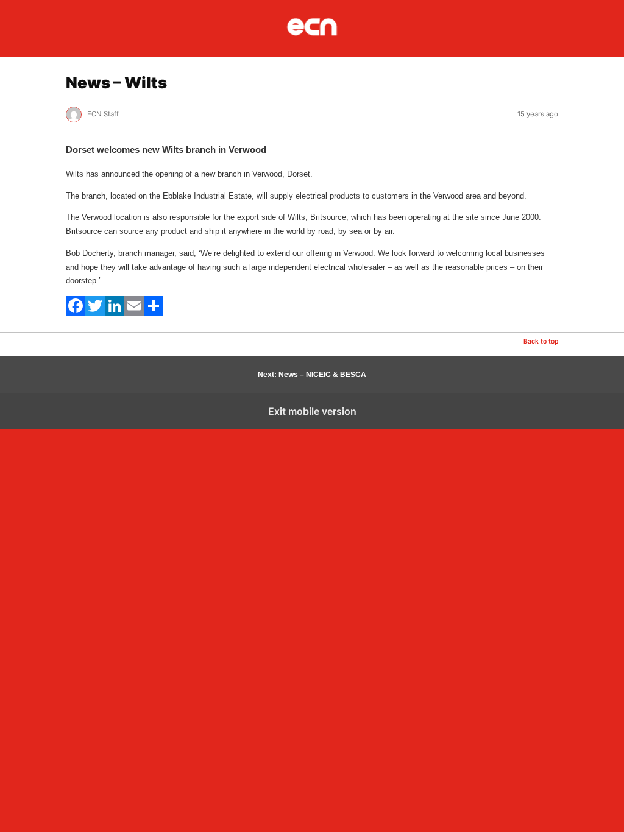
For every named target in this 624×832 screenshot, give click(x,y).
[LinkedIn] (114, 312)
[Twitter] (95, 312)
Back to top (540, 341)
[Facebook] (75, 312)
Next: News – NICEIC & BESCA (312, 374)
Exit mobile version (312, 411)
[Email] (134, 312)
